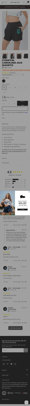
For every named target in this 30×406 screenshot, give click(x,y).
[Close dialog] (29, 191)
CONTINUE (22, 209)
